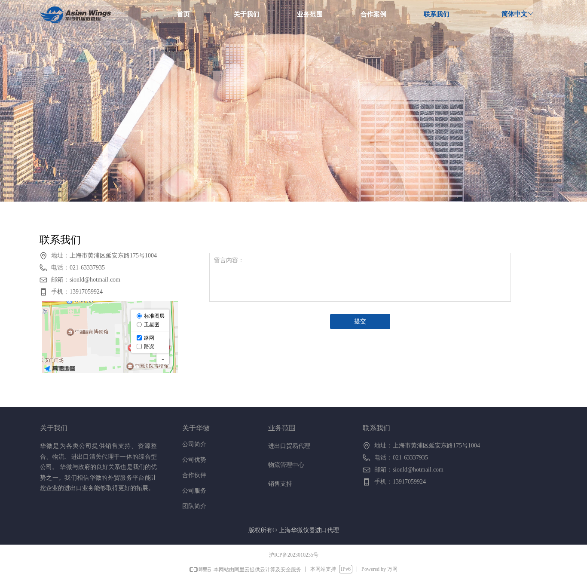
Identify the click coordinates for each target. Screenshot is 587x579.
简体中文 (514, 13)
